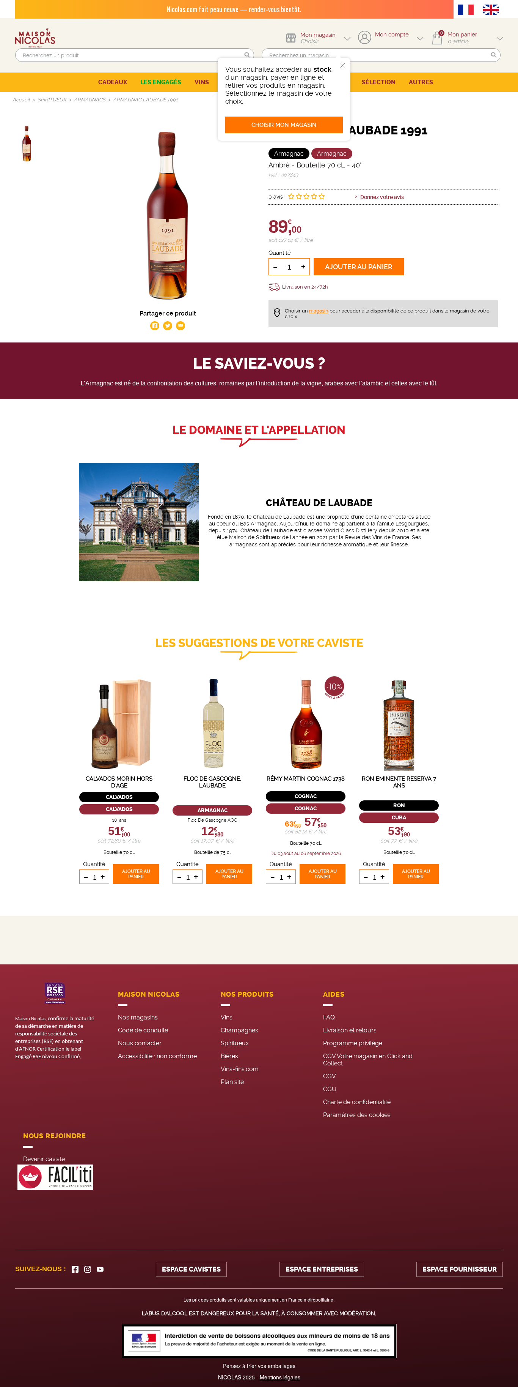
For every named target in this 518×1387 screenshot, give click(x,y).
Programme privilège (352, 1043)
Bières (229, 1056)
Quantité (279, 252)
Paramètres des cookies (357, 1115)
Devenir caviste (44, 1159)
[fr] (467, 10)
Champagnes (239, 1030)
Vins (226, 1017)
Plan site (232, 1082)
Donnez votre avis (382, 197)
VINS (202, 82)
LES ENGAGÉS (160, 82)
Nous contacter (140, 1043)
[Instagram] (87, 1269)
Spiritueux (235, 1043)
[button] (247, 55)
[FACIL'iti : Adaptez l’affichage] (55, 1177)
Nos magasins (138, 1017)
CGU (329, 1089)
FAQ (329, 1017)
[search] (134, 55)
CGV (329, 1076)
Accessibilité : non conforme (157, 1056)
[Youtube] (100, 1269)
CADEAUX (112, 82)
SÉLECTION (379, 82)
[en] (493, 10)
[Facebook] (75, 1269)
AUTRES (421, 82)
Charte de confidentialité (357, 1102)
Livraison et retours (350, 1030)
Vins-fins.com (240, 1069)
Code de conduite (143, 1030)
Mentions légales (280, 1377)
